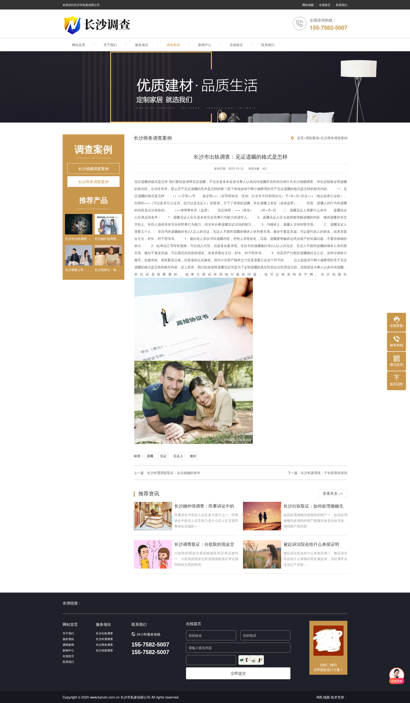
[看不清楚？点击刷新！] (251, 660)
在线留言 (325, 5)
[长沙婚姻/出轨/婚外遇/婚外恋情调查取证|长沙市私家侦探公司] (98, 25)
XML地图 (323, 697)
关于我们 (110, 44)
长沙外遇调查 (104, 639)
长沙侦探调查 (104, 650)
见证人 (178, 455)
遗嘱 (150, 455)
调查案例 (173, 44)
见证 (163, 455)
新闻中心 (204, 44)
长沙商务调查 (104, 644)
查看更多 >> (333, 493)
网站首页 (78, 44)
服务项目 (141, 44)
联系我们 (341, 5)
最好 (193, 455)
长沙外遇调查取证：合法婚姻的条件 (173, 472)
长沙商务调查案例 (93, 181)
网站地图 (308, 5)
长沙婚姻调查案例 (93, 168)
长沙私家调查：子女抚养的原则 (324, 472)
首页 (300, 137)
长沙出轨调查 (104, 633)
